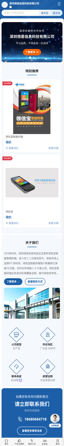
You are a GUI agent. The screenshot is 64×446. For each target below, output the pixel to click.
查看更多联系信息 (32, 430)
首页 (6, 444)
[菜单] (59, 4)
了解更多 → (13, 281)
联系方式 (32, 444)
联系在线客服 (32, 410)
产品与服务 (19, 444)
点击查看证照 (47, 380)
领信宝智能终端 (14, 136)
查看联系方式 (35, 281)
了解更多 (30, 52)
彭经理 (15, 380)
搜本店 (44, 13)
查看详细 (53, 148)
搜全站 (56, 13)
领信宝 (9, 211)
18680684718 (35, 419)
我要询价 (13, 148)
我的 (57, 444)
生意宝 (45, 444)
